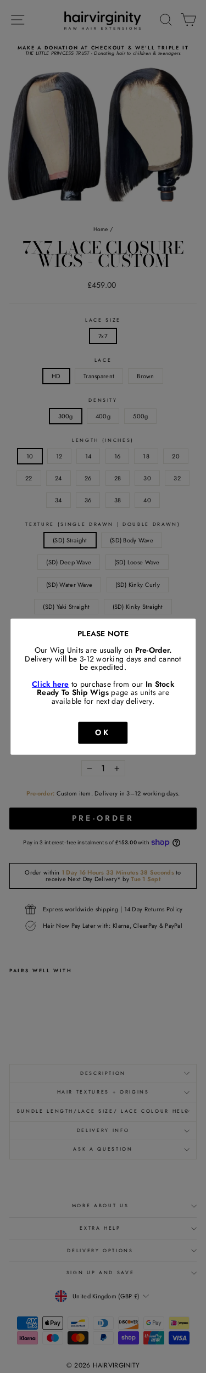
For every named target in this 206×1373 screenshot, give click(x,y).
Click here (50, 684)
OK (102, 732)
